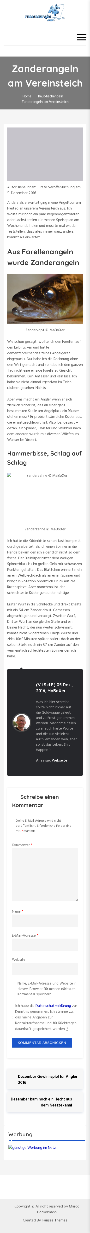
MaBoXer (57, 690)
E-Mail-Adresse (25, 936)
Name (17, 912)
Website (18, 960)
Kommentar (22, 845)
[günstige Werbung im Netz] (32, 1148)
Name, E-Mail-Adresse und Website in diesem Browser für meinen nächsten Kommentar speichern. (47, 989)
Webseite (59, 760)
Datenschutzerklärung (53, 1006)
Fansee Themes (54, 1220)
